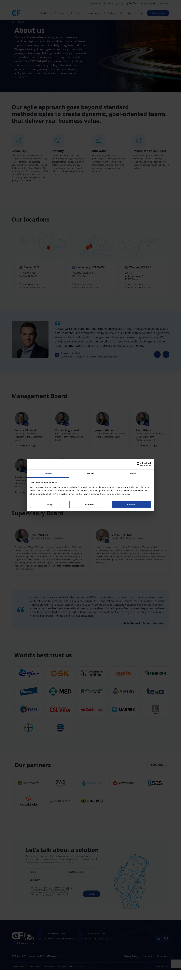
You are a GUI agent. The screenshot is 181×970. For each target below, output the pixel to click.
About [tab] (133, 473)
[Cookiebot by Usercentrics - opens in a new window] (138, 464)
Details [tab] (90, 473)
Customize (89, 504)
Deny (49, 504)
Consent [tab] (48, 473)
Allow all (131, 504)
